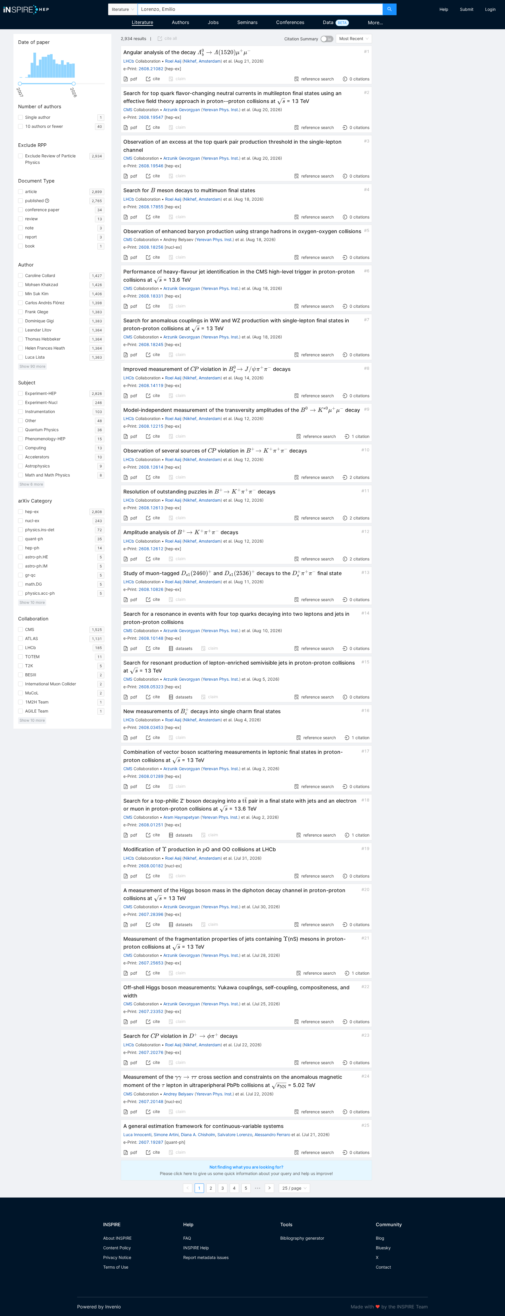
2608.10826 (151, 589)
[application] (62, 64)
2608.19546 (151, 165)
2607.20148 (151, 1101)
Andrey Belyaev (178, 1093)
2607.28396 (151, 914)
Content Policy (117, 1247)
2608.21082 (151, 68)
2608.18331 (151, 295)
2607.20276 (151, 1052)
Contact (383, 1267)
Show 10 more (32, 602)
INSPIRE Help (196, 1247)
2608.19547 (151, 117)
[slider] (20, 84)
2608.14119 (151, 385)
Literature (142, 22)
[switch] (327, 39)
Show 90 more (32, 366)
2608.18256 (151, 247)
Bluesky (383, 1247)
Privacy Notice (117, 1257)
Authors (180, 22)
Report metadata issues (206, 1257)
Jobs (213, 22)
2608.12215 (151, 426)
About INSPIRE (117, 1238)
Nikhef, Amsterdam (202, 61)
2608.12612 (151, 548)
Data (328, 22)
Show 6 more (31, 484)
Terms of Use (115, 1267)
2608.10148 (151, 638)
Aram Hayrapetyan (181, 817)
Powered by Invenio (99, 1307)
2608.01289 (151, 776)
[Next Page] (269, 1188)
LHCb (128, 61)
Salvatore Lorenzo (234, 1134)
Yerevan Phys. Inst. (221, 109)
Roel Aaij (173, 61)
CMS (127, 109)
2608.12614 (151, 467)
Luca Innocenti (137, 1134)
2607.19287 (151, 1142)
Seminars (247, 22)
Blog (380, 1238)
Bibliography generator (302, 1238)
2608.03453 (151, 727)
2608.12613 (151, 507)
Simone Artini (166, 1134)
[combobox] (260, 9)
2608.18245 (151, 344)
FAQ (187, 1238)
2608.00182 (151, 865)
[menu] (451, 9)
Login (490, 9)
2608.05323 (151, 686)
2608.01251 (151, 824)
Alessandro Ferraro (272, 1134)
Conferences (290, 22)
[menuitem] (444, 9)
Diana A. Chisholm (198, 1134)
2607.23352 (151, 1011)
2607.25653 (151, 962)
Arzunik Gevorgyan (181, 109)
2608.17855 (151, 206)
